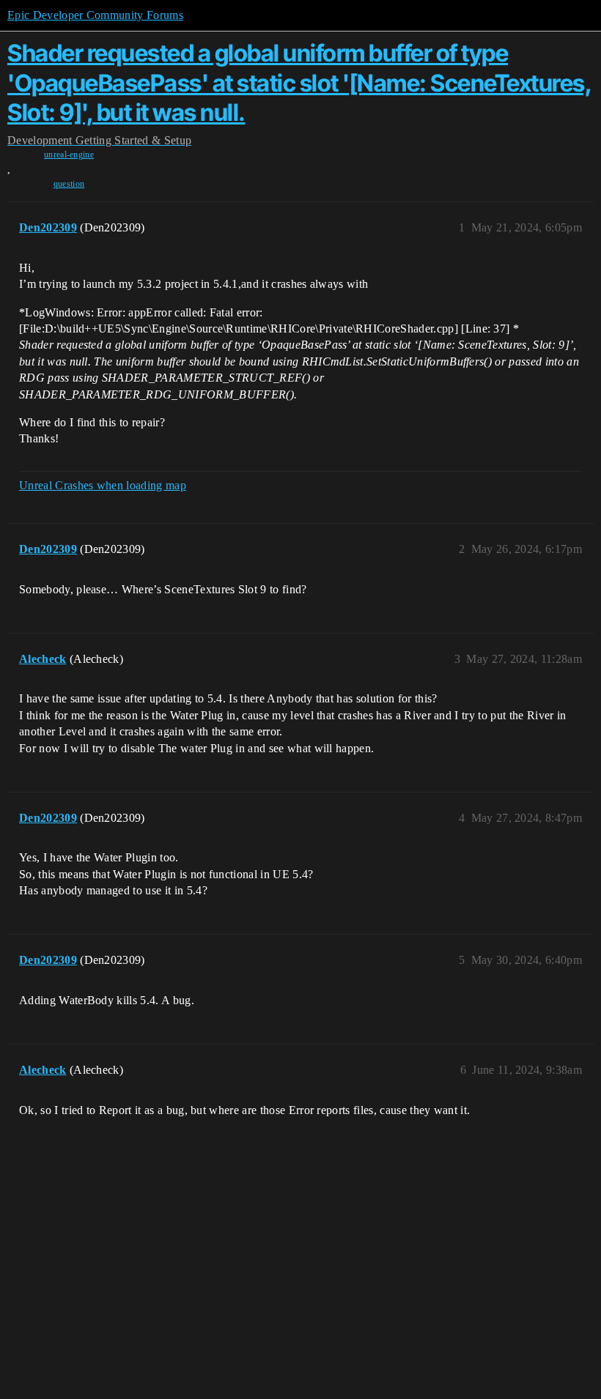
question (69, 184)
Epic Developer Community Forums (95, 15)
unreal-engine (69, 154)
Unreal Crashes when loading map (102, 485)
